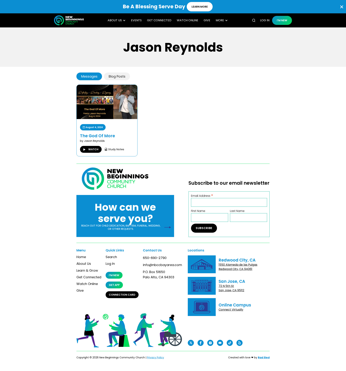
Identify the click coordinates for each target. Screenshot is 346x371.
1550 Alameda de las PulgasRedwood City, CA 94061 (238, 267)
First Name (198, 211)
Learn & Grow (87, 270)
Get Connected (159, 20)
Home (81, 257)
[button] (116, 20)
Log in (264, 20)
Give (207, 20)
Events (136, 20)
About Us (83, 263)
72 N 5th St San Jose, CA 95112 (231, 288)
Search (111, 257)
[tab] (89, 76)
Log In (110, 263)
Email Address (202, 195)
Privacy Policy (155, 357)
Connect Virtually (231, 310)
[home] (69, 20)
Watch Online (187, 20)
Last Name (237, 211)
